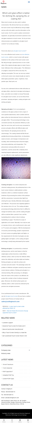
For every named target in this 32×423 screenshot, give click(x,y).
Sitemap (24, 415)
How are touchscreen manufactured (12, 329)
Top (28, 422)
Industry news (5, 353)
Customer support (7, 322)
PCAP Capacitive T (8, 371)
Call (12, 422)
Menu (20, 422)
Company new (5, 350)
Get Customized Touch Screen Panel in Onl (14, 336)
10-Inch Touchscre (8, 364)
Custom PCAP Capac (8, 378)
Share (4, 422)
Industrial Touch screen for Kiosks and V (13, 326)
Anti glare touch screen (11, 296)
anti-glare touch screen (19, 51)
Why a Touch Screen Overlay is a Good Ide (14, 332)
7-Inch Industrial (7, 368)
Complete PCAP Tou (8, 375)
